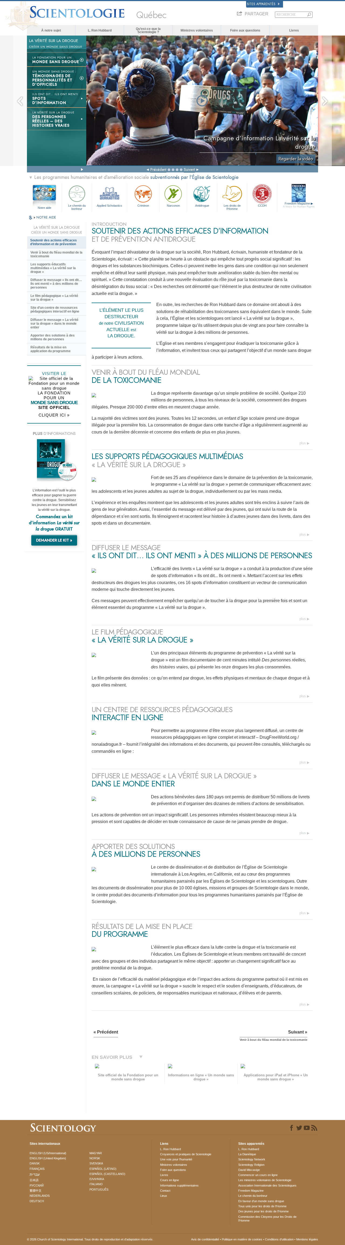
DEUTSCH (37, 1201)
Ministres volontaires (197, 30)
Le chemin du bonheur (77, 207)
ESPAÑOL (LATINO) (102, 1168)
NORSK (94, 1158)
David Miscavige (249, 1169)
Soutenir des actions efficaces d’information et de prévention (53, 242)
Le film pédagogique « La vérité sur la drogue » (54, 297)
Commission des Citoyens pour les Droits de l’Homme (267, 1218)
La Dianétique (247, 1154)
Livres (294, 30)
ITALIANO (96, 1184)
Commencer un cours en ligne (258, 1175)
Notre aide (44, 207)
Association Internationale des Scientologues (267, 1185)
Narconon (173, 205)
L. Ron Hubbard (100, 30)
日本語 (34, 1180)
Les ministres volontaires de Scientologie (264, 1180)
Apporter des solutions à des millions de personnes (52, 337)
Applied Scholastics (109, 205)
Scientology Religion (251, 1164)
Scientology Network (251, 1159)
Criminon (143, 205)
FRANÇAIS (37, 1168)
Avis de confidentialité (205, 1239)
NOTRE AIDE (46, 217)
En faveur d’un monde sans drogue (261, 1201)
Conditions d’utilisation (279, 1239)
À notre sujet (51, 30)
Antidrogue (202, 205)
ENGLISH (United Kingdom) (48, 1158)
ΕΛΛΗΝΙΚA (96, 1179)
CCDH (262, 205)
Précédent (158, 169)
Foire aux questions (245, 30)
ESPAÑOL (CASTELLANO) (107, 1173)
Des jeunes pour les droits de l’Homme (263, 1211)
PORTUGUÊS (98, 1189)
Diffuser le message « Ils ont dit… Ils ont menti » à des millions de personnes (56, 283)
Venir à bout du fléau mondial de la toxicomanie (56, 254)
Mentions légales (307, 1239)
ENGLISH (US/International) (48, 1153)
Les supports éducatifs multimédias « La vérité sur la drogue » (53, 268)
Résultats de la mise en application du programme (50, 349)
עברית (35, 1174)
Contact (165, 1190)
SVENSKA (96, 1163)
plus (302, 443)
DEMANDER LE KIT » (54, 540)
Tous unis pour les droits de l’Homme (262, 1206)
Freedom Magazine (299, 205)
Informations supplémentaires (179, 1185)
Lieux (163, 1195)
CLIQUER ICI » (54, 415)
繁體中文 (36, 1190)
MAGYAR (95, 1153)
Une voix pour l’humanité (176, 1159)
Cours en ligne (169, 1180)
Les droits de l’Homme (232, 207)
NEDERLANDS (40, 1195)
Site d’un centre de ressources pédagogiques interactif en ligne (54, 309)
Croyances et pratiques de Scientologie (185, 1154)
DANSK (35, 1163)
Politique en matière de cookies (242, 1239)
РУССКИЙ (37, 1185)
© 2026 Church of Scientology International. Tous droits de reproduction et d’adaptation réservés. (90, 1239)
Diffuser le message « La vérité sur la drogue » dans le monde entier (54, 323)
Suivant (189, 169)
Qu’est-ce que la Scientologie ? (148, 30)
